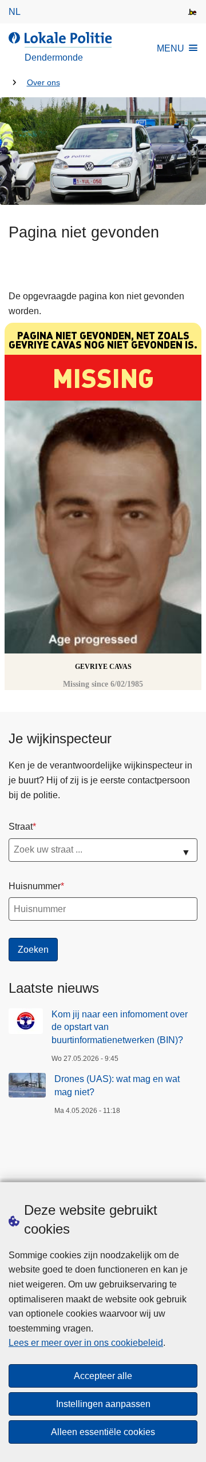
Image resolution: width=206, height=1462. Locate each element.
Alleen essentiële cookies (103, 1432)
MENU (170, 48)
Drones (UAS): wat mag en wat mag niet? (117, 1085)
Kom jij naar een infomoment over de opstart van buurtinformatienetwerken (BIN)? (120, 1027)
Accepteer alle (103, 1376)
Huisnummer (35, 886)
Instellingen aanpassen (103, 1404)
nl (15, 12)
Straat (21, 826)
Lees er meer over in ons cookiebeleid (86, 1343)
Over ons (43, 82)
